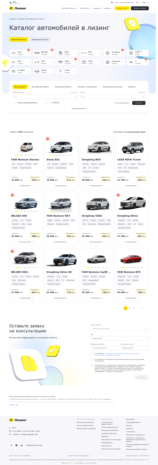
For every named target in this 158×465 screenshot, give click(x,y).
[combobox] (45, 96)
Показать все (13, 404)
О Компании (130, 432)
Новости (129, 425)
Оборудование (107, 443)
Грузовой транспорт (109, 433)
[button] (16, 2)
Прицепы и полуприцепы (87, 87)
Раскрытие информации (135, 435)
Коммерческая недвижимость (107, 423)
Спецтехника (106, 446)
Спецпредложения (133, 422)
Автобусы (132, 87)
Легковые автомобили (40, 87)
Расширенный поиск (79, 108)
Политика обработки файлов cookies (137, 445)
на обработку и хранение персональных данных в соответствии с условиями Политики (117, 354)
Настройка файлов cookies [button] (136, 449)
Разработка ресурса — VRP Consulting (137, 455)
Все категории (20, 87)
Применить (139, 103)
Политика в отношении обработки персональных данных (136, 439)
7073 (14, 428)
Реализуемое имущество (86, 428)
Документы (97, 8)
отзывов (86, 463)
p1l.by (147, 459)
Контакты (129, 428)
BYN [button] (137, 2)
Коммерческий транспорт (112, 87)
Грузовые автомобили (63, 87)
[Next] (147, 308)
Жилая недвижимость (85, 425)
